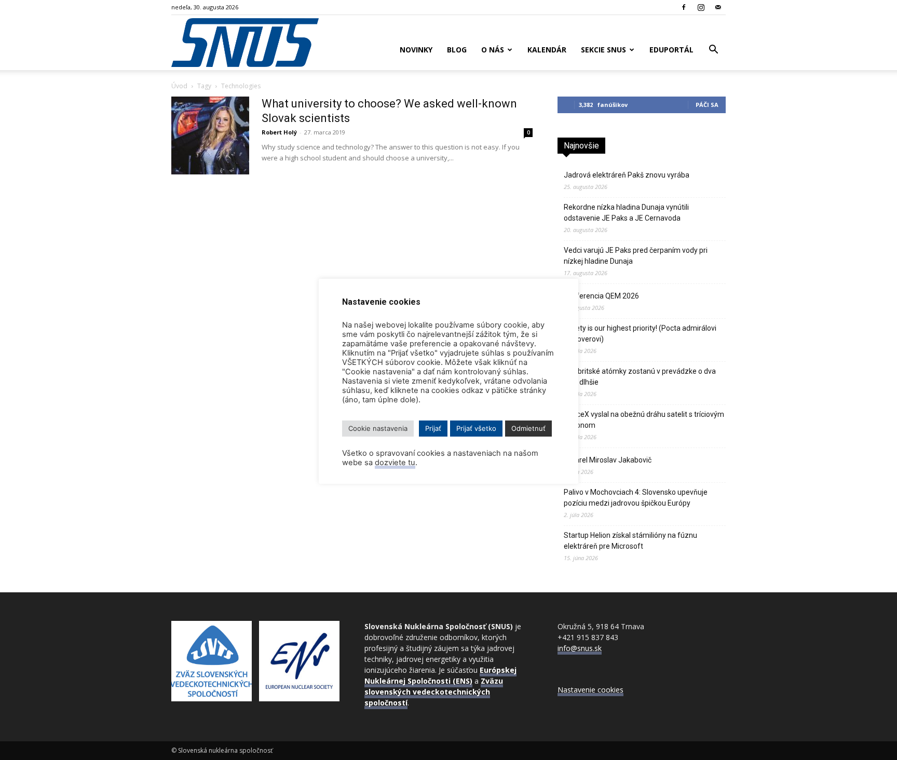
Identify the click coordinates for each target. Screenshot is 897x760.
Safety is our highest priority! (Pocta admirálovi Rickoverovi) (640, 333)
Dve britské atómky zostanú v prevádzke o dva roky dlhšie (640, 376)
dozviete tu (395, 462)
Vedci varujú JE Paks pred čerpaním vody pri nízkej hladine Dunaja (636, 255)
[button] (713, 51)
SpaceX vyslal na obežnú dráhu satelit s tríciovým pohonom (644, 419)
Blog (457, 50)
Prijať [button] (433, 428)
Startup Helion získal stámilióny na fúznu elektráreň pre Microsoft (630, 540)
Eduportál (671, 50)
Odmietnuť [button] (528, 428)
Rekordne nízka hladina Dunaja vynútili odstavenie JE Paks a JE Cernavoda (626, 212)
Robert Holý (279, 132)
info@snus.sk (580, 648)
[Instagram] (701, 7)
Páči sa (707, 104)
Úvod (179, 86)
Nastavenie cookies (590, 690)
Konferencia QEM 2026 (601, 296)
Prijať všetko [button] (476, 428)
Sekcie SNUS (603, 50)
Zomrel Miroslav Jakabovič (607, 460)
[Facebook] (683, 7)
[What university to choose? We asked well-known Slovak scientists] (210, 135)
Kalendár (546, 50)
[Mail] (718, 7)
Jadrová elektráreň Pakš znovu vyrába (626, 175)
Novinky (416, 50)
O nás (492, 50)
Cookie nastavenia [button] (377, 428)
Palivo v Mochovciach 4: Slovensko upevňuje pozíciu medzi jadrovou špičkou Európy (636, 497)
